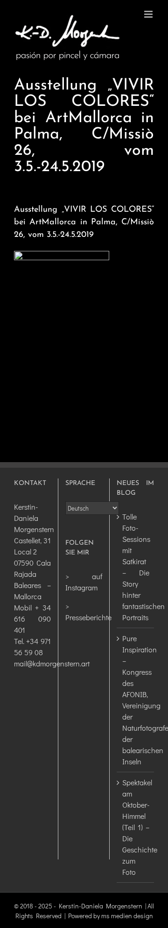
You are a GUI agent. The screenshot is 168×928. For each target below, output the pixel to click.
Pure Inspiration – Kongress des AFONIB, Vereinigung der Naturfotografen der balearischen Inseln (135, 699)
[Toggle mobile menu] (149, 14)
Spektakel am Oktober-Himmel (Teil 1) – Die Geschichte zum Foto (135, 827)
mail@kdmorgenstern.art (52, 663)
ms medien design (127, 915)
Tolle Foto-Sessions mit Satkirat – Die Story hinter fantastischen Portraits (135, 567)
